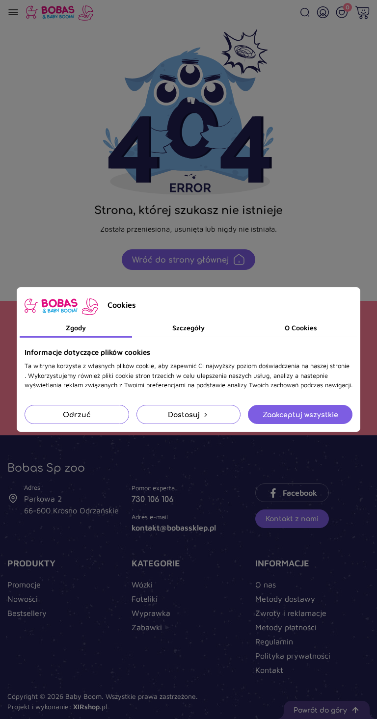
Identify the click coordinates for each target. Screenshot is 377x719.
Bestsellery (27, 613)
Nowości (22, 598)
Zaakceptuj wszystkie (300, 414)
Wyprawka (151, 613)
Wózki (142, 584)
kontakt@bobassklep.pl (174, 527)
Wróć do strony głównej (180, 259)
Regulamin (274, 641)
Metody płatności (286, 627)
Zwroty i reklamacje (290, 613)
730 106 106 (152, 499)
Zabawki (147, 627)
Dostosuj (185, 414)
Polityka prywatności (292, 655)
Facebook (300, 492)
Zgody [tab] (76, 327)
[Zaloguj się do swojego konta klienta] (323, 12)
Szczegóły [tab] (188, 327)
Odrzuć (76, 414)
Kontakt (269, 670)
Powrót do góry (320, 710)
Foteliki (145, 598)
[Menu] (13, 12)
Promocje (24, 584)
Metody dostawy (285, 598)
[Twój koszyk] (362, 12)
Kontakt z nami (292, 518)
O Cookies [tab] (301, 327)
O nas (265, 584)
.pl (90, 706)
